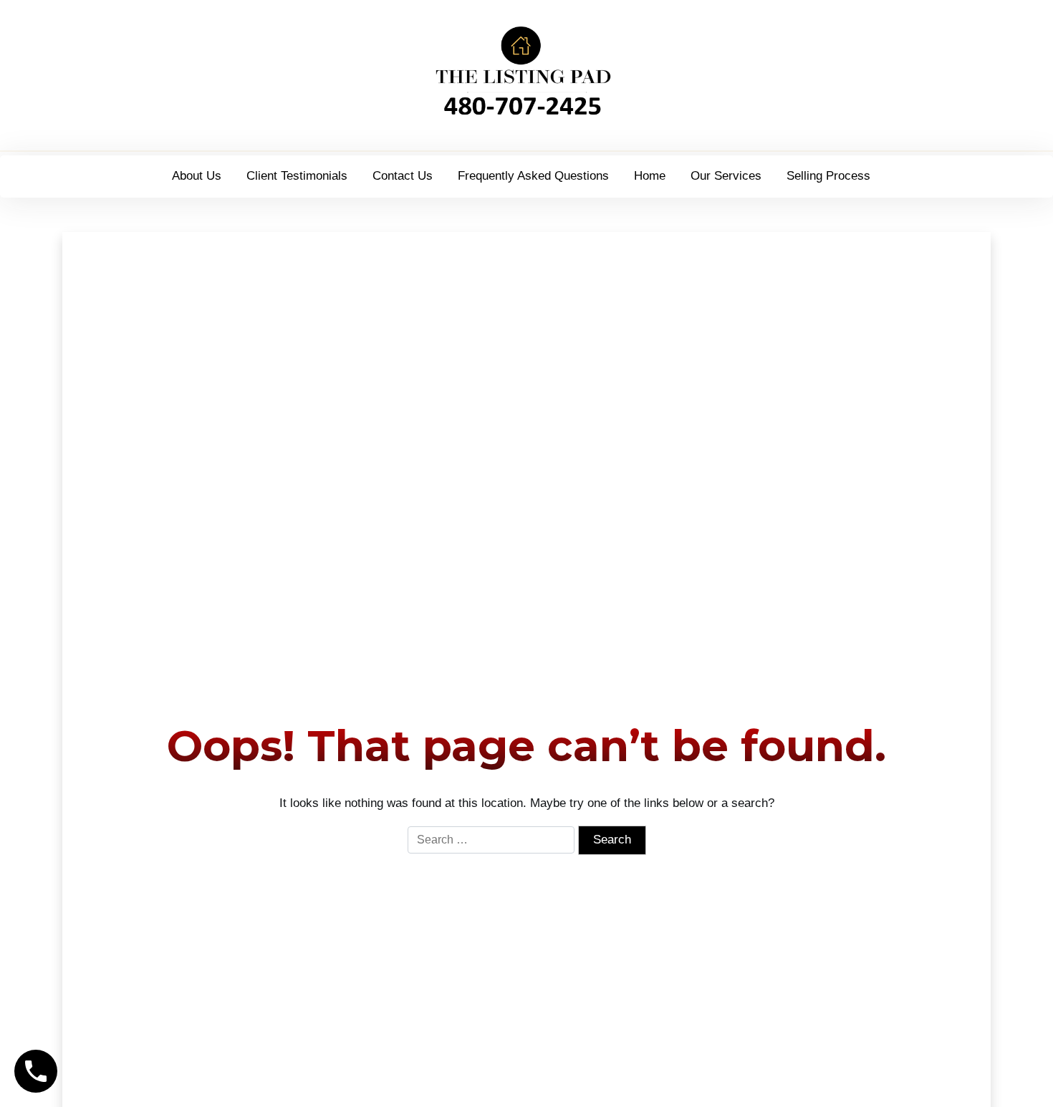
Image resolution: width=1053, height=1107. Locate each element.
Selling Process (828, 176)
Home (649, 176)
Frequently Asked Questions (533, 176)
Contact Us (402, 176)
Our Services (726, 176)
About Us (196, 176)
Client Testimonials (296, 176)
